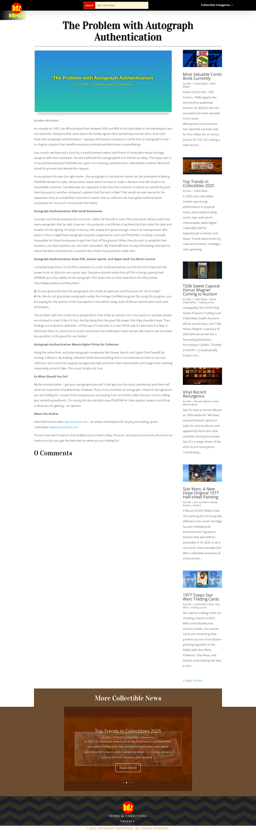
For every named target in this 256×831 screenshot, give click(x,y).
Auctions (204, 502)
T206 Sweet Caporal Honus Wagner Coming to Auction (201, 290)
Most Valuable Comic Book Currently (202, 76)
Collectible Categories (215, 5)
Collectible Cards (204, 604)
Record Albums (203, 401)
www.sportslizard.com (64, 427)
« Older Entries (192, 681)
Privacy (128, 821)
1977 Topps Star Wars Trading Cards (201, 597)
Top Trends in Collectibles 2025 (198, 183)
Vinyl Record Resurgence (194, 394)
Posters (197, 505)
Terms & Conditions (128, 816)
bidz (188, 83)
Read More (128, 766)
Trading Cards (206, 302)
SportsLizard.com (76, 422)
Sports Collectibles (120, 84)
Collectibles (99, 84)
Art (196, 502)
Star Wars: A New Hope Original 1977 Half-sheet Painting (201, 493)
